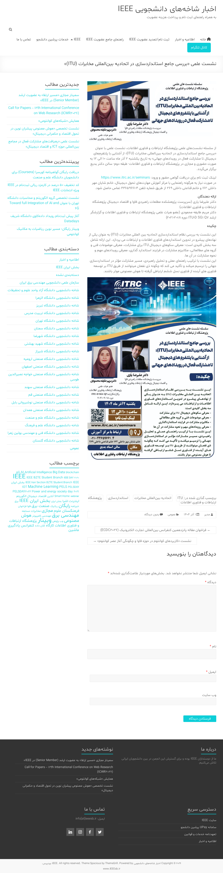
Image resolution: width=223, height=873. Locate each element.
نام (213, 646)
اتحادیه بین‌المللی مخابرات (152, 498)
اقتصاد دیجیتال (36, 496)
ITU (180, 498)
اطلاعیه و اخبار (185, 39)
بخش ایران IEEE (67, 267)
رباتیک (54, 506)
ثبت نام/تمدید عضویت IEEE (149, 39)
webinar (75, 496)
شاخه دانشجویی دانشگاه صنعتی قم (53, 394)
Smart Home (62, 496)
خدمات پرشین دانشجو (52, 39)
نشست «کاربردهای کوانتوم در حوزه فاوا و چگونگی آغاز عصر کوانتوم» (142, 541)
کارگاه (50, 525)
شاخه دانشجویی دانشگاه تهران (57, 320)
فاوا (29, 506)
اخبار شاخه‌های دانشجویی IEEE (167, 9)
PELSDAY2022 (22, 492)
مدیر (207, 514)
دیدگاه (210, 582)
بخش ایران (56, 501)
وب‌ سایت (209, 695)
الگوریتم (21, 496)
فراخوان (22, 506)
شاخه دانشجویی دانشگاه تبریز (57, 305)
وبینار (44, 520)
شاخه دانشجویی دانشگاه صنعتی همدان (51, 410)
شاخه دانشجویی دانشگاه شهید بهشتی (51, 343)
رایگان (64, 505)
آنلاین (50, 496)
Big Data (59, 472)
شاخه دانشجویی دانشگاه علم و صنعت (52, 417)
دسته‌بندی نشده (67, 275)
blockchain (72, 472)
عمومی (172, 514)
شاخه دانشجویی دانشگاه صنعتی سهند (51, 387)
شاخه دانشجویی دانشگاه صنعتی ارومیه (51, 359)
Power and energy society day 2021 (55, 492)
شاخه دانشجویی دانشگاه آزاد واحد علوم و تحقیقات (43, 290)
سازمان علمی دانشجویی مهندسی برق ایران (49, 282)
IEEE (77, 39)
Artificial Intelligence (38, 472)
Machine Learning (43, 487)
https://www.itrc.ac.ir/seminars (125, 177)
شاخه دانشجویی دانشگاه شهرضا (56, 336)
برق (17, 501)
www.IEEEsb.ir (111, 869)
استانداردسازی (118, 498)
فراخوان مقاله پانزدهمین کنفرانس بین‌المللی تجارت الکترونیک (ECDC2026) (155, 530)
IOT (24, 487)
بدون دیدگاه (151, 514)
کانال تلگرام (199, 47)
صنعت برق (40, 506)
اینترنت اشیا (71, 501)
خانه (203, 39)
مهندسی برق (65, 515)
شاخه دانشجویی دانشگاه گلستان (56, 440)
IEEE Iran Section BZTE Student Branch (48, 482)
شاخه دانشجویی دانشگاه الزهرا (57, 298)
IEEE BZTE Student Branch (45, 478)
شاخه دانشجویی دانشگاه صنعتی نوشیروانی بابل (45, 402)
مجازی (47, 511)
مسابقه (26, 511)
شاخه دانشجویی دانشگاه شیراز (57, 351)
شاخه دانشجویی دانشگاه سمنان (56, 328)
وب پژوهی (57, 521)
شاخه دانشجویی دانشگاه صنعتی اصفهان (50, 366)
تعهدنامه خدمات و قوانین (200, 834)
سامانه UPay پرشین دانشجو (198, 827)
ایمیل (211, 672)
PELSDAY (73, 487)
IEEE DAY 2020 (71, 477)
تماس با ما (24, 39)
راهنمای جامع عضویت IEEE (105, 39)
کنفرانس (27, 525)
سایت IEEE (209, 820)
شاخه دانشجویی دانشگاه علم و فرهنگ (52, 425)
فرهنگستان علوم (66, 510)
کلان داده (40, 526)
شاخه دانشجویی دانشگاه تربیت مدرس (51, 313)
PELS (63, 487)
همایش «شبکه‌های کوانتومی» (58, 121)
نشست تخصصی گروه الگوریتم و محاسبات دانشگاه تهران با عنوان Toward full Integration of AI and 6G (43, 203)
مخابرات (36, 511)
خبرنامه (75, 506)
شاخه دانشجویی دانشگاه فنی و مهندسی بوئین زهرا (43, 433)
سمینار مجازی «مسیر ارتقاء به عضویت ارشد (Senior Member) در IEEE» (68, 760)
